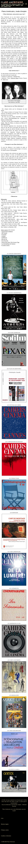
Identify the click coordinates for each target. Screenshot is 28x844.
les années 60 (18, 20)
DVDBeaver (4, 237)
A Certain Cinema (5, 245)
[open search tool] (23, 4)
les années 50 (10, 20)
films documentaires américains (8, 55)
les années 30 (21, 18)
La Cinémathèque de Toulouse (8, 243)
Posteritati (4, 234)
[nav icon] (26, 4)
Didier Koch (5, 79)
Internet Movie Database (7, 231)
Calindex (4, 236)
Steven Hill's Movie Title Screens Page (10, 242)
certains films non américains (13, 44)
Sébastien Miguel (15, 78)
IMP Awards (4, 233)
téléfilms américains (22, 60)
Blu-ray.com (4, 239)
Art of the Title (5, 240)
